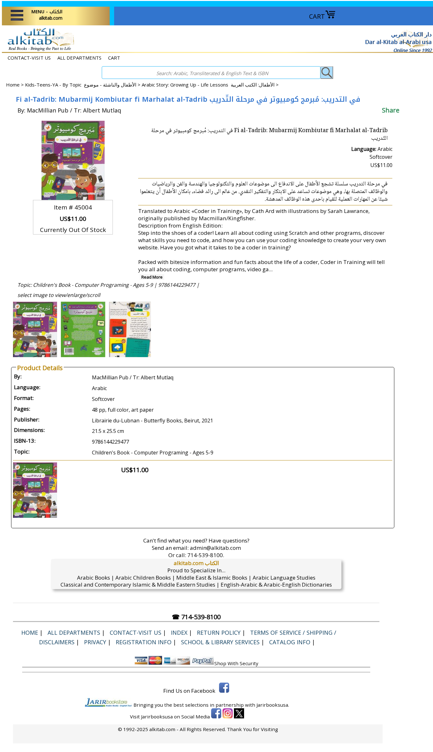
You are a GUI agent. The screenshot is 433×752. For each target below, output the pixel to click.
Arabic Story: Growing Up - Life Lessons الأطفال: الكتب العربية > (210, 84)
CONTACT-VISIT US (29, 58)
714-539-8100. (205, 555)
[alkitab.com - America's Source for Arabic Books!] (39, 50)
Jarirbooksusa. (272, 705)
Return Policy (219, 632)
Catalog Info (289, 642)
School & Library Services (220, 642)
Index (179, 632)
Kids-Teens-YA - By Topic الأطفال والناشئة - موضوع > (83, 84)
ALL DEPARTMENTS (79, 58)
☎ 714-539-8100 (196, 617)
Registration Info (143, 642)
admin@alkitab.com (215, 547)
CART (317, 16)
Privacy (95, 642)
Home (13, 84)
